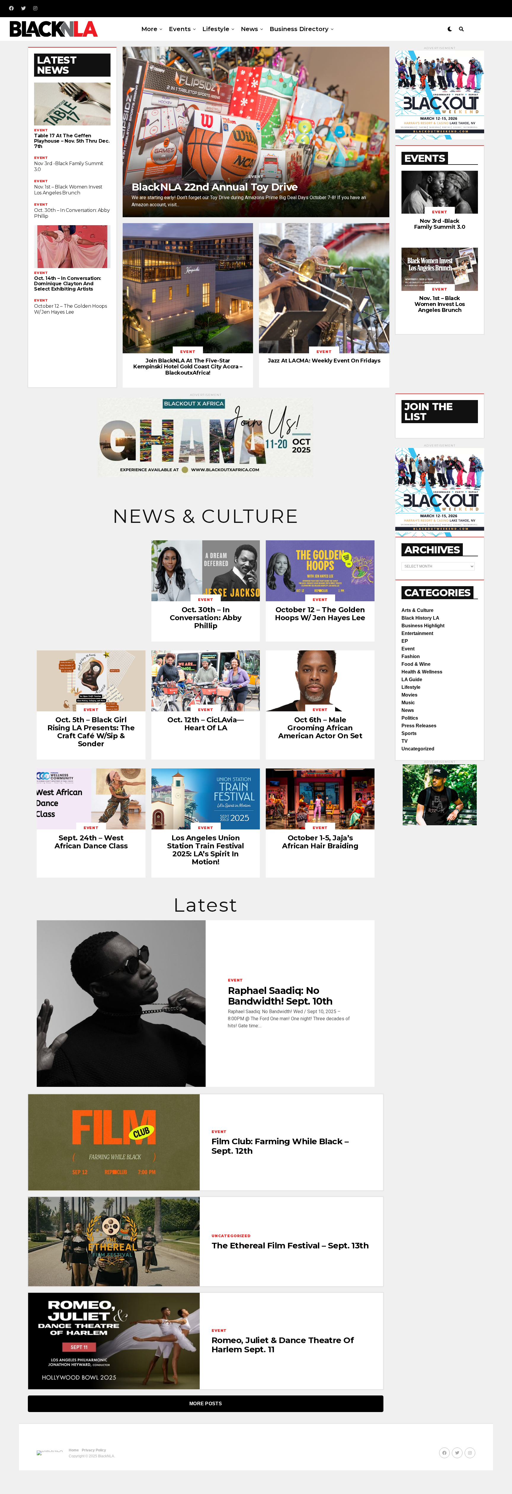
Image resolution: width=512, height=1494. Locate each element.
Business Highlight (422, 625)
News (249, 29)
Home (74, 1450)
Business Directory (299, 29)
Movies (409, 694)
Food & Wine (416, 664)
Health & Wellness (421, 671)
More (149, 29)
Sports (409, 733)
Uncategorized (417, 748)
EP (404, 641)
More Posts (205, 1403)
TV (404, 741)
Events (180, 29)
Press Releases (418, 725)
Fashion (410, 656)
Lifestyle (215, 29)
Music (408, 702)
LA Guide (411, 679)
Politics (409, 718)
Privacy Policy (94, 1450)
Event (408, 648)
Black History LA (420, 618)
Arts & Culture (417, 610)
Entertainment (417, 633)
